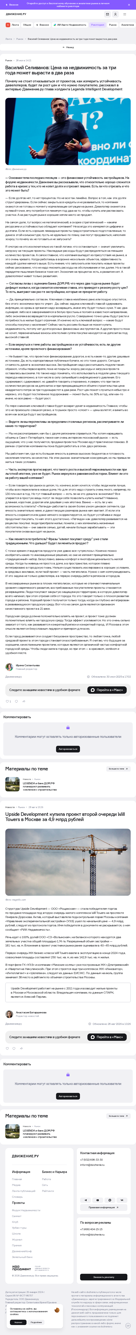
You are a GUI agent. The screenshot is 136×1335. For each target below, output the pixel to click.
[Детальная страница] (35, 784)
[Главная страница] (16, 14)
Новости (27, 779)
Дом (20, 1154)
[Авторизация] (115, 14)
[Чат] (107, 14)
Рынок (8, 60)
